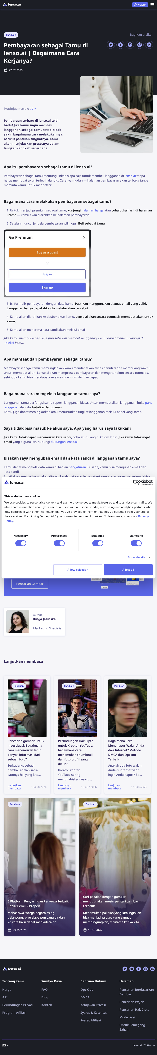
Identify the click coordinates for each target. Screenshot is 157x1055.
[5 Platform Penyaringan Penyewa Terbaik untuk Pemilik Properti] (39, 867)
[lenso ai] (11, 4)
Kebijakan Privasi (93, 1005)
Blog (44, 997)
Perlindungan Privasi (17, 1005)
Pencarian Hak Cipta (134, 1009)
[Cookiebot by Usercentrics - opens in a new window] (136, 482)
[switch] (59, 543)
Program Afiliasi (14, 1012)
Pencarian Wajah (131, 1002)
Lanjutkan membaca (19, 678)
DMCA (85, 997)
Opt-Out (86, 989)
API (4, 997)
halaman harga (93, 210)
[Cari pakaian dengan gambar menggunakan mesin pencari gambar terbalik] (115, 867)
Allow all (128, 569)
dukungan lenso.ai (64, 442)
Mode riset (127, 1017)
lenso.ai (130, 176)
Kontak (46, 1005)
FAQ (44, 989)
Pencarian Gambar (29, 584)
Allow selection (77, 569)
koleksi (9, 343)
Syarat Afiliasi (90, 1020)
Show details (136, 557)
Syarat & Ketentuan (94, 1012)
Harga (6, 989)
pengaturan (77, 467)
